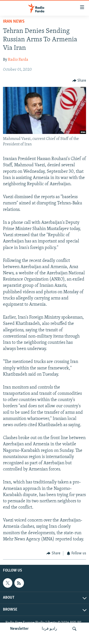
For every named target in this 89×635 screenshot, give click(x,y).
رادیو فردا (49, 629)
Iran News (13, 21)
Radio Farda (18, 60)
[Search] (74, 629)
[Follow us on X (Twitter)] (7, 583)
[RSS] (19, 583)
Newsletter (19, 629)
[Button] (79, 80)
